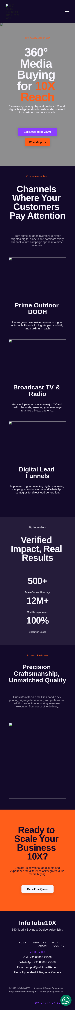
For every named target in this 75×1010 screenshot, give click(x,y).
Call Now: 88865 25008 (37, 131)
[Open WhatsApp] (66, 1000)
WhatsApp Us (37, 142)
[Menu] (67, 11)
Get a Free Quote (37, 889)
